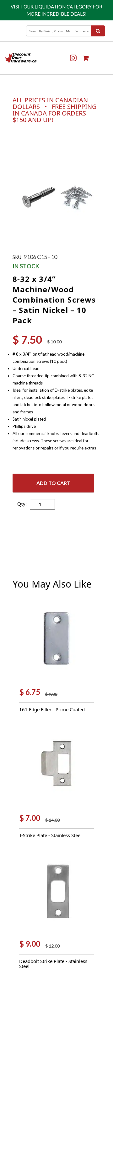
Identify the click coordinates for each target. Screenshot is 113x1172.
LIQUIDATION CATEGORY (63, 6)
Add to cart (53, 483)
